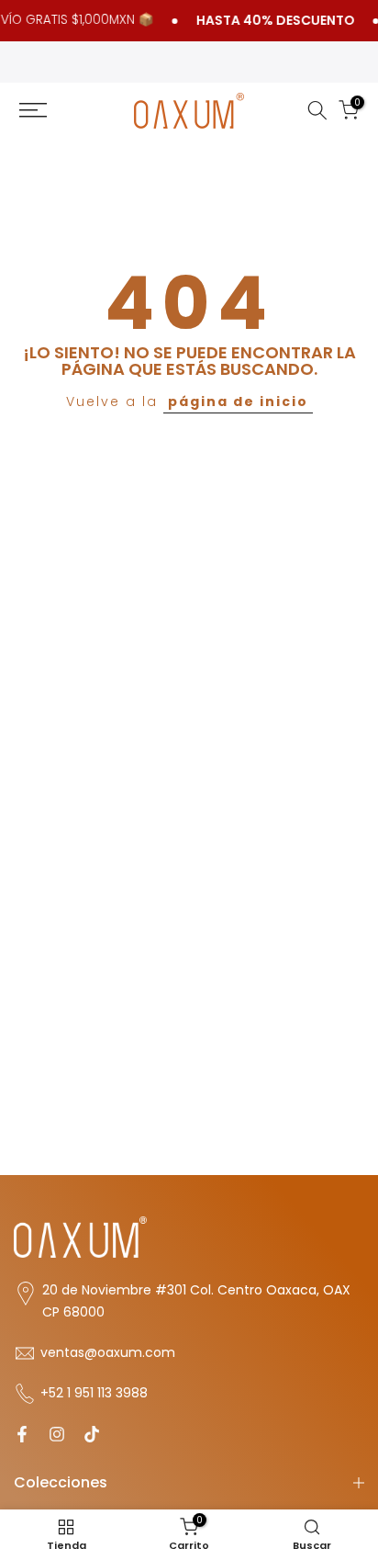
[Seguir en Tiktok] (91, 1434)
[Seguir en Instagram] (57, 1434)
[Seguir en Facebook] (22, 1434)
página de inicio (238, 401)
